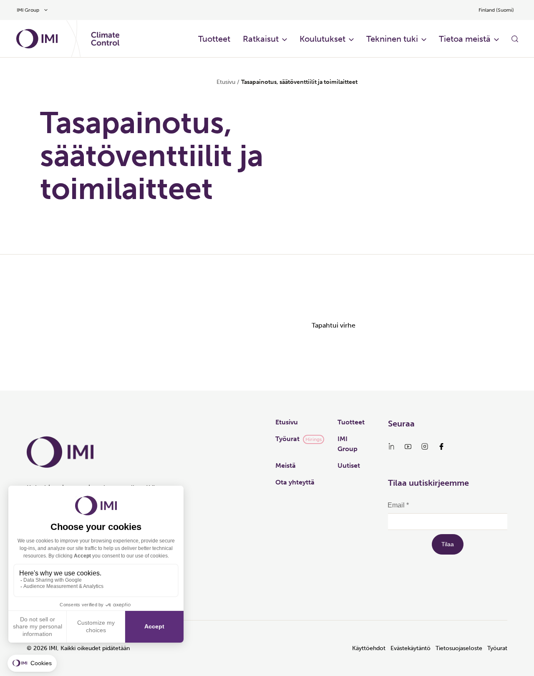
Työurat (287, 439)
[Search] (514, 39)
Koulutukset (322, 39)
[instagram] (424, 446)
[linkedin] (391, 446)
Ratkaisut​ (261, 39)
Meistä (285, 465)
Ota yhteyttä (295, 482)
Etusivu (226, 82)
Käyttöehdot (368, 648)
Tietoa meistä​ (465, 39)
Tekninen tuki (392, 39)
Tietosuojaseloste (459, 648)
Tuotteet (351, 422)
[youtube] (408, 446)
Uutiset (349, 465)
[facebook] (441, 446)
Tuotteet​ (214, 39)
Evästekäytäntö (410, 648)
